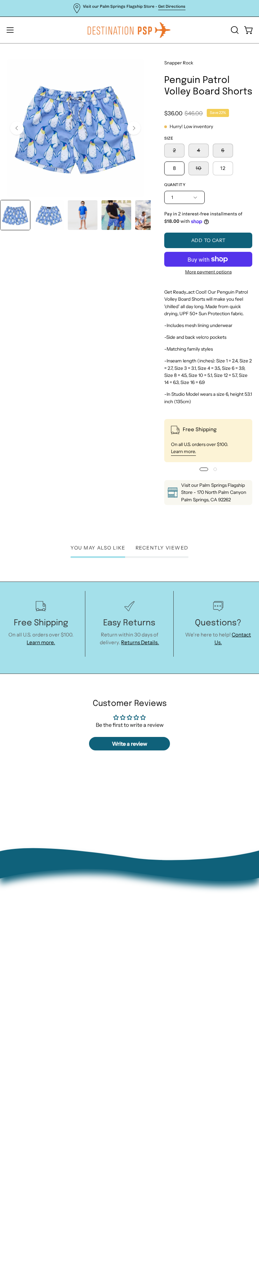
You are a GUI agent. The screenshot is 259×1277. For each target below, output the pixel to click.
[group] (129, 8)
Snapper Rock (178, 62)
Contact (145, 936)
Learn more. (183, 451)
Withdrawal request (160, 958)
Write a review (129, 743)
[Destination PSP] (129, 30)
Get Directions (171, 6)
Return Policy (152, 947)
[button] (234, 30)
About (143, 926)
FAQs (142, 979)
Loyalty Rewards (155, 989)
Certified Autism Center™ (167, 1011)
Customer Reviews (158, 1000)
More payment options (208, 271)
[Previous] (17, 128)
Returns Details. (140, 642)
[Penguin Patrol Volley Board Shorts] (15, 215)
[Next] (134, 128)
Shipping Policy (154, 968)
